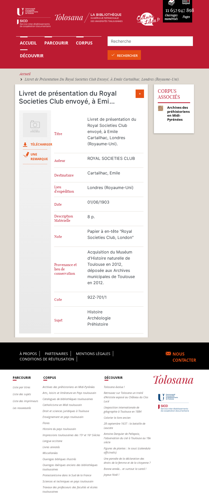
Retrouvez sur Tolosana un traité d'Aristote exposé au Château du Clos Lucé (126, 397)
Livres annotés (51, 447)
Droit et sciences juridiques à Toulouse (66, 411)
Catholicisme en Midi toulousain (62, 405)
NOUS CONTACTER (184, 357)
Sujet (58, 320)
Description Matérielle (63, 218)
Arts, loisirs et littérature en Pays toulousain (69, 393)
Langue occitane (52, 441)
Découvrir (32, 56)
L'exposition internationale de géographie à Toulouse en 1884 (122, 409)
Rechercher (127, 55)
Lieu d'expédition (64, 189)
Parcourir (56, 43)
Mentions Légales (93, 353)
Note (58, 237)
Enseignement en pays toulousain (63, 417)
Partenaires (56, 353)
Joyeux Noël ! (111, 475)
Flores (46, 423)
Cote (58, 299)
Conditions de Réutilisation (47, 359)
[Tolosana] (73, 19)
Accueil (28, 43)
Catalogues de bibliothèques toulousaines (68, 399)
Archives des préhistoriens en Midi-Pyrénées (69, 387)
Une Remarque (39, 156)
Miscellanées (50, 453)
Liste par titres (21, 387)
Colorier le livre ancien (117, 417)
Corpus (84, 43)
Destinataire (64, 175)
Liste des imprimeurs (25, 401)
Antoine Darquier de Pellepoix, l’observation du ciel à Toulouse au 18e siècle (127, 438)
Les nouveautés (22, 408)
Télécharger (41, 144)
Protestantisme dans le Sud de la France (67, 475)
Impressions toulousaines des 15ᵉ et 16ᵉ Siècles (71, 435)
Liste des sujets (22, 394)
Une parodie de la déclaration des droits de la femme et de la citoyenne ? (127, 461)
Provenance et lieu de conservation (65, 269)
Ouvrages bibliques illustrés (59, 459)
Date (58, 204)
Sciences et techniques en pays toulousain (68, 481)
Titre (58, 134)
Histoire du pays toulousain (59, 429)
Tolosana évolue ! (114, 387)
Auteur (59, 161)
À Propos (28, 353)
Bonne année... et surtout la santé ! (125, 469)
